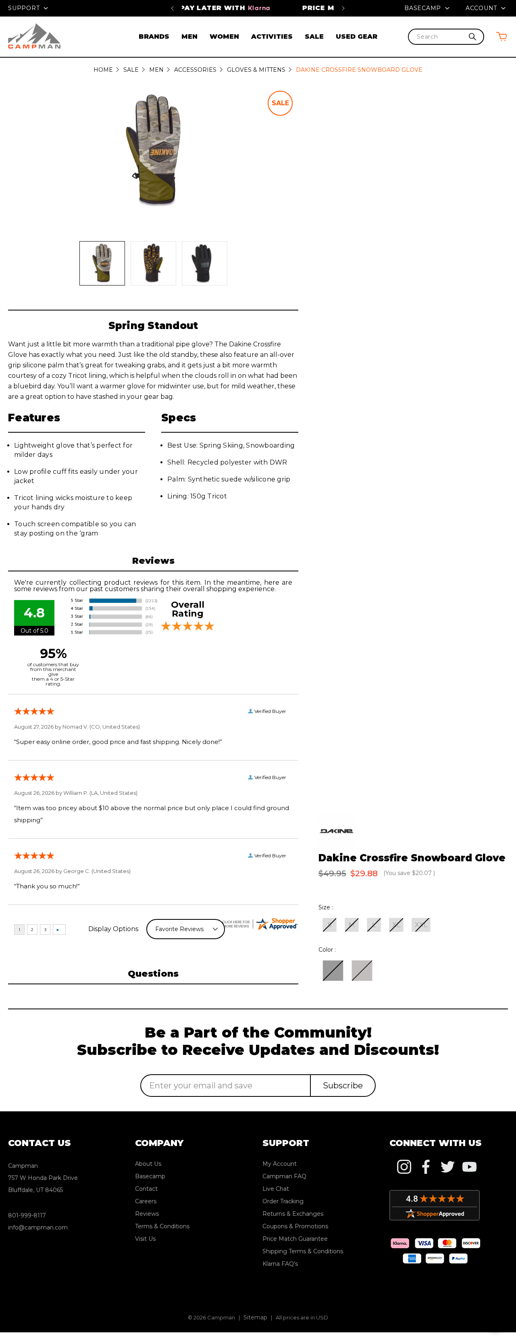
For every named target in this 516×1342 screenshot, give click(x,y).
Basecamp (423, 8)
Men (189, 36)
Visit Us (145, 1238)
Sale (314, 36)
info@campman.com (38, 1227)
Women (224, 36)
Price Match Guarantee (257, 8)
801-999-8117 (27, 1215)
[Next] (343, 8)
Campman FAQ (284, 1176)
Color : (327, 949)
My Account (279, 1163)
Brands (154, 36)
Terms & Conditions (162, 1226)
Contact (146, 1188)
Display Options (113, 929)
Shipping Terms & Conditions (302, 1251)
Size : (325, 907)
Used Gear (356, 36)
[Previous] (172, 8)
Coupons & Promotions (295, 1226)
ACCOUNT (482, 8)
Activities (272, 36)
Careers (145, 1201)
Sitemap (255, 1317)
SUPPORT (25, 8)
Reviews (147, 1213)
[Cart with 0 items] (501, 36)
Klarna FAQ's (280, 1263)
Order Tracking (283, 1201)
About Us (148, 1163)
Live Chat (275, 1188)
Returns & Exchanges (292, 1213)
